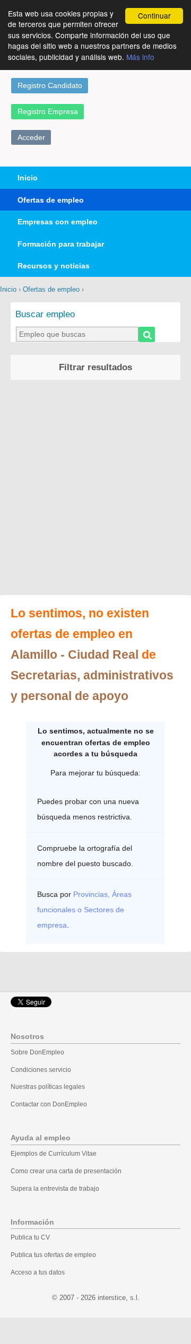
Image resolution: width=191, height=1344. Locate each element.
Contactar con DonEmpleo (49, 1104)
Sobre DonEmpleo (37, 1052)
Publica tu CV (30, 1237)
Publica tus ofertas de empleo (53, 1255)
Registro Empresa (48, 111)
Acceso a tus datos (38, 1272)
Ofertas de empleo (51, 200)
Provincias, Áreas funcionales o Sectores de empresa (84, 909)
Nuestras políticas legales (48, 1086)
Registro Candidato (50, 85)
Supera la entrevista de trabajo (55, 1188)
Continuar (154, 15)
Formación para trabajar (61, 244)
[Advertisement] (95, 489)
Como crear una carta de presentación (66, 1171)
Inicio (28, 177)
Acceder (31, 137)
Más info (140, 56)
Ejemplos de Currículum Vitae (54, 1153)
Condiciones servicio (41, 1070)
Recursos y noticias (54, 265)
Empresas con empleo (58, 221)
